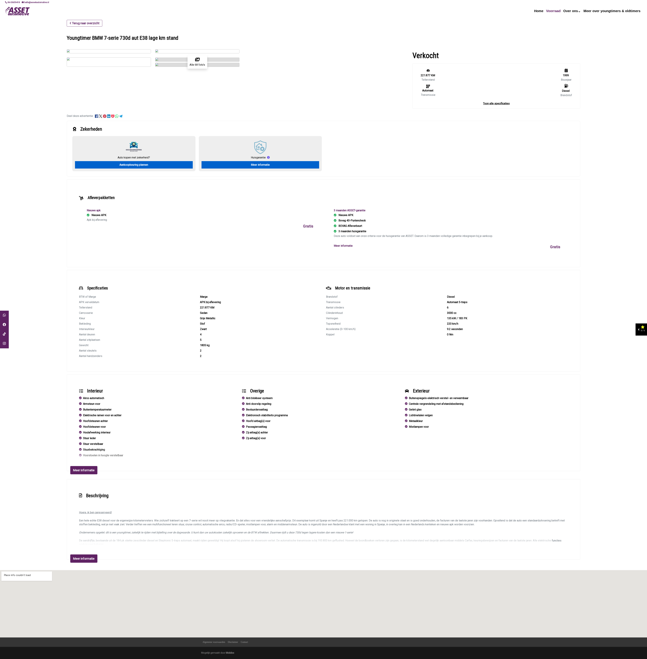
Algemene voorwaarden (214, 642)
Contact (244, 642)
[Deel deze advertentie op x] (100, 116)
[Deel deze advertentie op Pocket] (113, 116)
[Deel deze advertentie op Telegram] (120, 116)
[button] (496, 103)
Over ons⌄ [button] (572, 11)
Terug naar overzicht (85, 23)
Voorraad (553, 11)
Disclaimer (233, 642)
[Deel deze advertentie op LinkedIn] (109, 116)
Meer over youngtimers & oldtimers (611, 11)
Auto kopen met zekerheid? (134, 157)
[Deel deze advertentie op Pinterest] (105, 116)
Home (538, 11)
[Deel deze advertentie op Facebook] (97, 116)
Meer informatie (260, 164)
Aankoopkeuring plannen (133, 164)
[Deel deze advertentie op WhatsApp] (117, 116)
